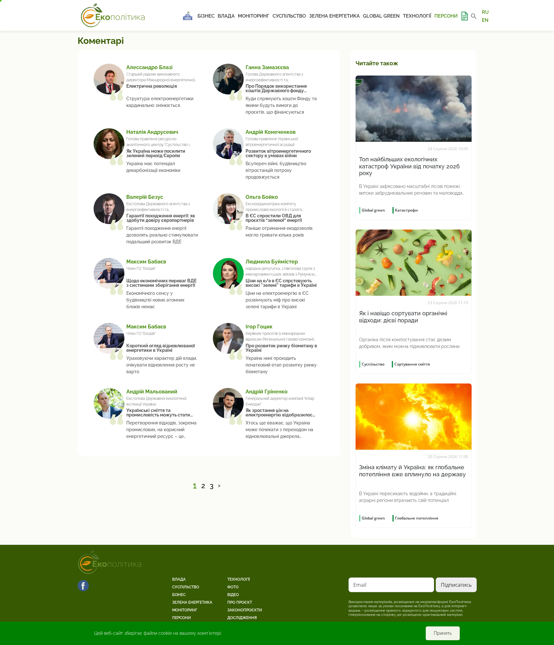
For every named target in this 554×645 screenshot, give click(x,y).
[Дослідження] (464, 16)
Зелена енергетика (334, 16)
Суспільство (289, 16)
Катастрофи (406, 210)
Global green (381, 16)
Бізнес (205, 16)
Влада (226, 16)
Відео (233, 595)
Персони (445, 16)
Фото (233, 587)
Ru (485, 12)
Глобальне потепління (416, 518)
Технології (417, 16)
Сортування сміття (412, 364)
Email (359, 584)
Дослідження (242, 618)
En (485, 20)
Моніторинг (253, 16)
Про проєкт (239, 602)
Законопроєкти (244, 610)
